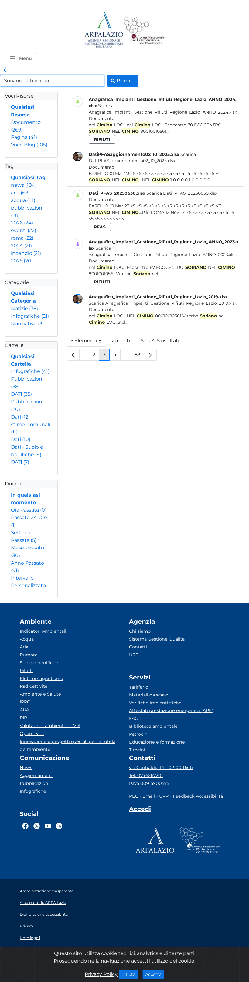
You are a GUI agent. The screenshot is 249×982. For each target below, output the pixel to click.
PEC (133, 796)
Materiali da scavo (148, 695)
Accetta (154, 974)
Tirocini (137, 750)
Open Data (32, 733)
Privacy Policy (101, 974)
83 (139, 356)
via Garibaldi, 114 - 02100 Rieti (161, 767)
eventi (23, 230)
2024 (21, 245)
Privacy (26, 926)
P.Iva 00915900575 (149, 783)
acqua (23, 200)
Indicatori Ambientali (43, 631)
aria (20, 193)
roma (22, 238)
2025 (22, 261)
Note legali (30, 938)
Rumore (29, 655)
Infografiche (30, 316)
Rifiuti (26, 670)
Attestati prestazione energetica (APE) (171, 710)
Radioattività (33, 686)
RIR (23, 717)
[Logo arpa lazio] (104, 30)
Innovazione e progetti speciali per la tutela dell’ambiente (67, 745)
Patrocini (139, 734)
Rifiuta (129, 974)
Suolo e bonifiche (39, 663)
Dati (20, 417)
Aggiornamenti (36, 775)
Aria (24, 647)
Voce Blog (29, 145)
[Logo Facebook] (25, 826)
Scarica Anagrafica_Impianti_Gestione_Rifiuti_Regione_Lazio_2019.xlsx (163, 303)
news (24, 185)
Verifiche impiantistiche (155, 703)
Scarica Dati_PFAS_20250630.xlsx (181, 193)
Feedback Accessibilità (198, 796)
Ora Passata (28, 510)
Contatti (138, 647)
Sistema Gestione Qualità (157, 639)
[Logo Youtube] (47, 826)
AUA (24, 710)
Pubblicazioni (34, 783)
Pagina (24, 137)
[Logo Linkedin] (59, 826)
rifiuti (102, 139)
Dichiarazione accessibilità (44, 914)
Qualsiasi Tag (28, 177)
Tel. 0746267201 (146, 775)
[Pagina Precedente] (73, 355)
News (26, 767)
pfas (100, 227)
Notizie (24, 308)
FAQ (133, 718)
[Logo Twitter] (36, 826)
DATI (21, 394)
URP (133, 655)
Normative (27, 324)
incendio (26, 253)
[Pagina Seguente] (150, 355)
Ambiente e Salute (40, 694)
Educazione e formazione (157, 742)
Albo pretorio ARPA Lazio (43, 902)
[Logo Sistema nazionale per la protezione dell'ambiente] (145, 30)
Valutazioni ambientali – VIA (50, 725)
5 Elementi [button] (88, 342)
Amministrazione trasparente (47, 891)
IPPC (25, 702)
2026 (22, 223)
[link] (5, 70)
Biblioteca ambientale (153, 726)
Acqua (27, 639)
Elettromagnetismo (41, 678)
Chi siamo (140, 631)
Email (148, 796)
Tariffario (138, 687)
